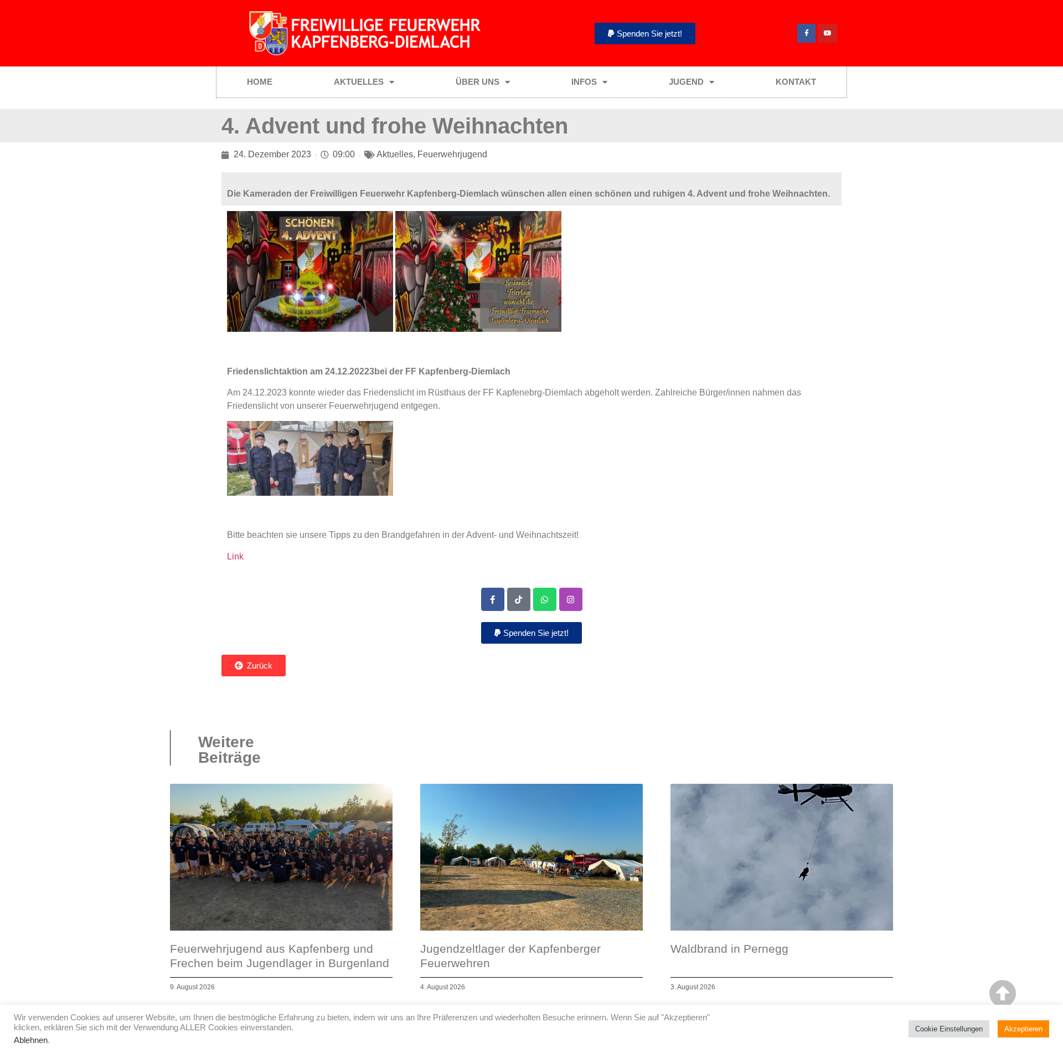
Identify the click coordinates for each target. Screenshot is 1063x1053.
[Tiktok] (518, 599)
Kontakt (796, 81)
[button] (645, 33)
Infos (584, 81)
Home (259, 81)
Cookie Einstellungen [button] (949, 1029)
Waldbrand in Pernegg (729, 948)
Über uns (477, 81)
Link (235, 556)
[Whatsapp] (544, 599)
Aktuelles (359, 81)
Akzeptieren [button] (1023, 1029)
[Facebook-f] (806, 33)
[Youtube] (827, 33)
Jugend (686, 81)
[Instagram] (570, 599)
